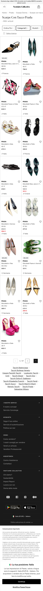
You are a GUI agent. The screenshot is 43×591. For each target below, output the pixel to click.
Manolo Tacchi (14, 386)
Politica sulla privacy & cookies (20, 522)
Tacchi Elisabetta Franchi (13, 381)
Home (4, 12)
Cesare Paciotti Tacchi (12, 373)
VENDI (5, 435)
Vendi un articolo (10, 446)
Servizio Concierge (10, 410)
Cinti (7, 376)
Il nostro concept (9, 406)
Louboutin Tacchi (31, 373)
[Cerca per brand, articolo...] (4, 7)
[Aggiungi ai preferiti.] (19, 61)
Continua (21, 581)
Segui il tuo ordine (10, 421)
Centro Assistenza (10, 460)
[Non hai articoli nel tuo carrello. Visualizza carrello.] (38, 6)
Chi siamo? (7, 474)
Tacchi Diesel (17, 376)
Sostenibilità (8, 478)
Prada (11, 12)
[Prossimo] (27, 361)
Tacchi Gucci (10, 384)
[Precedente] (16, 361)
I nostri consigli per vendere (14, 442)
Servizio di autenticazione (13, 424)
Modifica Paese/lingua (21, 587)
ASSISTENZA (8, 456)
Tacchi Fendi (32, 381)
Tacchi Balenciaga (20, 367)
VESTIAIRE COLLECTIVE (12, 471)
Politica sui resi (9, 428)
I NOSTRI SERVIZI (10, 403)
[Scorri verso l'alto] (36, 361)
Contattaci (7, 463)
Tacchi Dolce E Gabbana (20, 378)
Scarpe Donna (21, 12)
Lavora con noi (9, 485)
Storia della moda (10, 488)
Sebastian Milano (21, 389)
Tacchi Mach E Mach (27, 384)
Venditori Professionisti (12, 449)
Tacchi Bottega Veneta (20, 370)
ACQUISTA (7, 417)
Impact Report (9, 481)
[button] (38, 6)
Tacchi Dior (30, 376)
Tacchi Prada (27, 386)
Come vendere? (9, 439)
